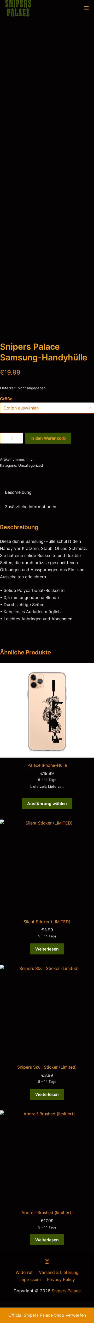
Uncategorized (30, 465)
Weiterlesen (47, 949)
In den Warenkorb (48, 438)
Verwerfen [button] (76, 1315)
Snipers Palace (66, 1290)
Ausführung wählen (47, 803)
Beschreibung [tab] (18, 492)
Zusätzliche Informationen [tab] (30, 506)
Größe (6, 398)
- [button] (3, 438)
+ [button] (20, 438)
